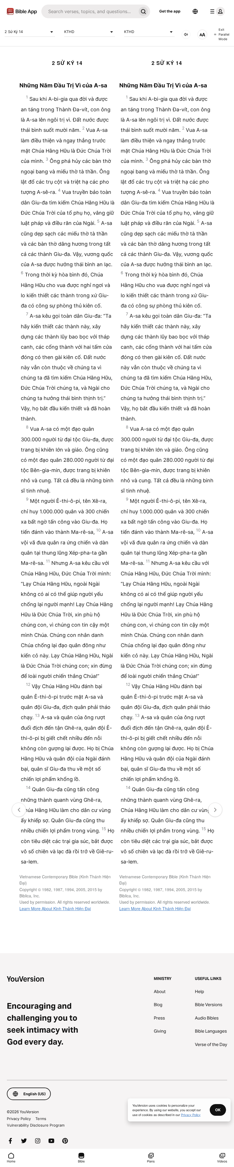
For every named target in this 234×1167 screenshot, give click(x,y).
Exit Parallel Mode (224, 34)
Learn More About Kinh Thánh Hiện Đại (55, 908)
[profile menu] (216, 11)
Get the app (169, 11)
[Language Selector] (195, 11)
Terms (40, 1118)
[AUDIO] (186, 34)
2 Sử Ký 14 (14, 31)
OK (218, 1109)
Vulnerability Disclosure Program (35, 1125)
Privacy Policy (19, 1118)
